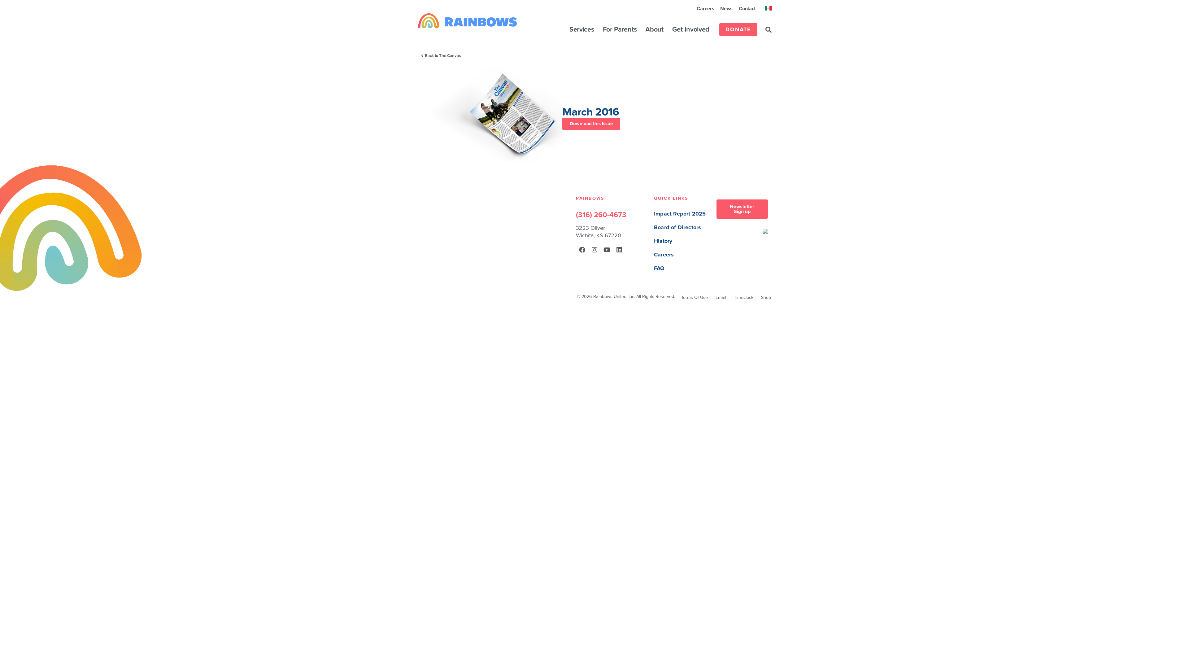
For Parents (620, 29)
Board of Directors (677, 227)
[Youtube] (607, 250)
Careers (705, 9)
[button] (768, 30)
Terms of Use (694, 297)
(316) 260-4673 (601, 215)
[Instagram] (594, 250)
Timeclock (743, 297)
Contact (747, 9)
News (726, 9)
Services (581, 29)
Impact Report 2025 (680, 214)
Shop (766, 297)
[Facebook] (582, 250)
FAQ (659, 268)
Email (721, 297)
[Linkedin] (619, 250)
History (663, 241)
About (654, 29)
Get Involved (690, 29)
